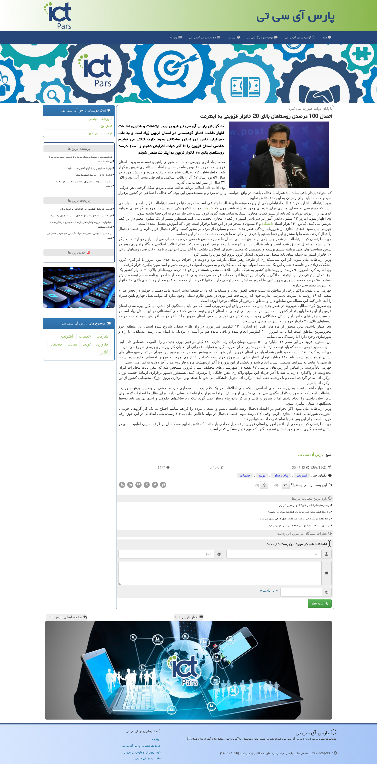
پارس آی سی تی (296, 15)
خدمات (203, 37)
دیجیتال (55, 344)
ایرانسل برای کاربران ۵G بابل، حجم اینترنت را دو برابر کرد (300, 525)
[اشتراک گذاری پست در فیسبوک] (154, 484)
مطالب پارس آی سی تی (148, 758)
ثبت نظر (318, 603)
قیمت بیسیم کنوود (99, 133)
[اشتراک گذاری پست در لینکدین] (130, 484)
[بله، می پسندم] (286, 485)
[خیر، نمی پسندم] (264, 485)
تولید (262, 475)
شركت (102, 336)
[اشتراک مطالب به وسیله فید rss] (122, 484)
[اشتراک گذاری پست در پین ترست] (138, 484)
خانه (325, 37)
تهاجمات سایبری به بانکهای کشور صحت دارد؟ (89, 168)
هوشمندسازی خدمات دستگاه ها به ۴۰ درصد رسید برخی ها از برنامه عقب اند (80, 159)
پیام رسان (280, 475)
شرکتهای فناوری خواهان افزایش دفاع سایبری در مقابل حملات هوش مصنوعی (80, 224)
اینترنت (232, 37)
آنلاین (104, 352)
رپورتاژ (173, 37)
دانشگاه (267, 224)
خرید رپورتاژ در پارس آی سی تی (142, 752)
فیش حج (106, 126)
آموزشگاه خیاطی (100, 119)
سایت (72, 344)
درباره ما (156, 739)
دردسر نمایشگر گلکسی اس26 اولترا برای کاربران (305, 505)
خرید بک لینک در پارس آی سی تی (141, 745)
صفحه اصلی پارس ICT (65, 617)
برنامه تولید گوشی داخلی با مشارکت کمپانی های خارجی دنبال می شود (295, 518)
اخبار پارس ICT (187, 617)
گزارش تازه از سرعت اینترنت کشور (93, 175)
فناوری (102, 344)
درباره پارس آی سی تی (260, 37)
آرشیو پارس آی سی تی (298, 37)
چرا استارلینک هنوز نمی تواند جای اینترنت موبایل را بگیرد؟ (299, 512)
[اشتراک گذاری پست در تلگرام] (163, 484)
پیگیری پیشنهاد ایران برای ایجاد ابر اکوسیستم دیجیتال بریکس (83, 184)
